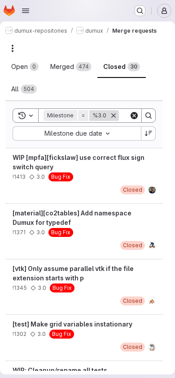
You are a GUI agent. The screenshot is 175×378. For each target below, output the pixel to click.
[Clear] (134, 115)
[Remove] (113, 115)
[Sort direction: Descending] (148, 133)
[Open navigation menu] (25, 11)
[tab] (24, 67)
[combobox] (77, 133)
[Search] (148, 115)
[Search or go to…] (140, 10)
